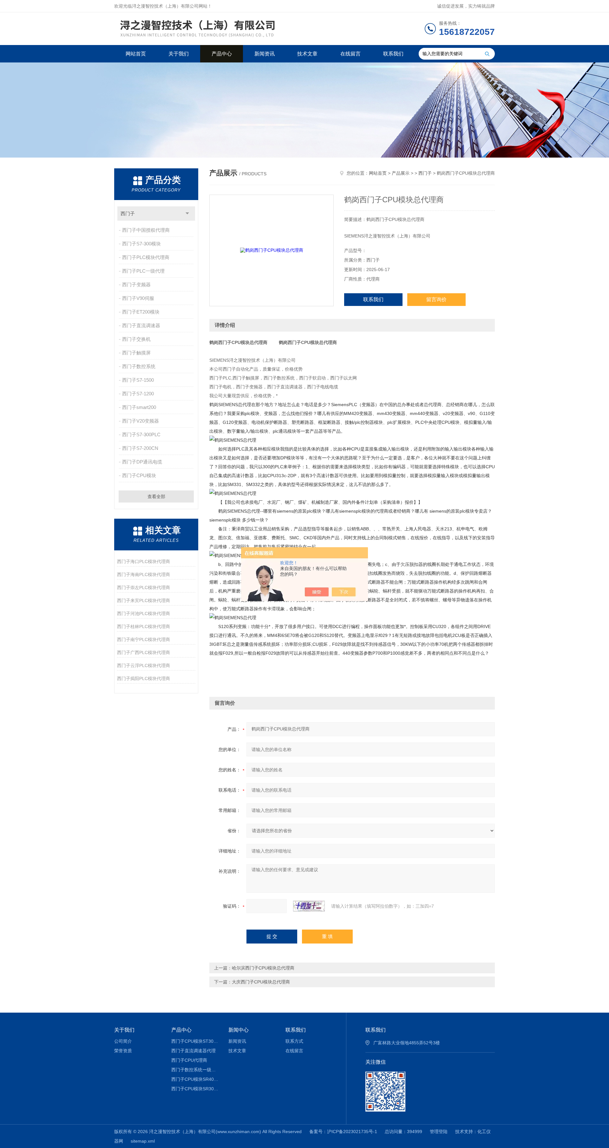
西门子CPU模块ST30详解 (195, 1041)
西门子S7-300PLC (141, 434)
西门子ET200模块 (141, 312)
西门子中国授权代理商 (146, 230)
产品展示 (400, 173)
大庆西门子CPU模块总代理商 (261, 981)
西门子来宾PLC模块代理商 (143, 600)
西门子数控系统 (138, 366)
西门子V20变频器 (140, 421)
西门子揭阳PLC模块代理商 (143, 678)
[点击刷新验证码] (309, 906)
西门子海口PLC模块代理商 (143, 561)
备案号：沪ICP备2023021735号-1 (343, 1131)
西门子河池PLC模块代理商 (143, 613)
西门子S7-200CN (140, 448)
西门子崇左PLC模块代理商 (143, 587)
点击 (187, 213)
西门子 (128, 213)
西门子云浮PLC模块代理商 (143, 665)
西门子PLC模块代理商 (145, 257)
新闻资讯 (264, 53)
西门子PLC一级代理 (143, 271)
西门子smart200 (139, 407)
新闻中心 (238, 1030)
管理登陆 (439, 1131)
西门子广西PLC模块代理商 (143, 652)
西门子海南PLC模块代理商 (143, 574)
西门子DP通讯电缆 (142, 461)
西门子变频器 (136, 284)
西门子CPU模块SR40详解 (195, 1079)
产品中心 (222, 53)
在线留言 (350, 53)
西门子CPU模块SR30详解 (195, 1088)
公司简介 (123, 1041)
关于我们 (178, 53)
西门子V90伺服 (138, 298)
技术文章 (307, 53)
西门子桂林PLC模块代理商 (143, 626)
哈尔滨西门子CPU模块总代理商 (263, 967)
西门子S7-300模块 (141, 243)
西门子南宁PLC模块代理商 (143, 639)
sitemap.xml (143, 1141)
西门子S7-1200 (138, 393)
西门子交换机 (136, 339)
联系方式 (294, 1041)
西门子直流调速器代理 (193, 1050)
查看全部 (156, 496)
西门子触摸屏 (136, 352)
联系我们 (393, 53)
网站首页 (136, 53)
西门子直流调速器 (141, 325)
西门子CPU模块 (139, 475)
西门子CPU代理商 (189, 1060)
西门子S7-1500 (138, 380)
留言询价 (436, 299)
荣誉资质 (123, 1050)
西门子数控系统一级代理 (195, 1069)
